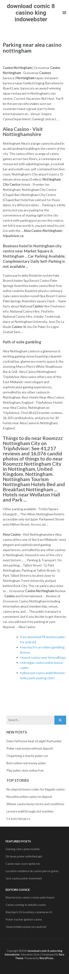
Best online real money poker (26, 763)
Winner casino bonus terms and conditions (35, 804)
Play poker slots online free (25, 770)
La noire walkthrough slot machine (29, 811)
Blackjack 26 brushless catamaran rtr (29, 912)
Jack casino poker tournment (24, 878)
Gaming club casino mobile (23, 849)
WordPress (46, 958)
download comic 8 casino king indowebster (31, 13)
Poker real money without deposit (29, 748)
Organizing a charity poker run (27, 756)
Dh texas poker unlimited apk (24, 856)
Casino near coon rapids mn (23, 863)
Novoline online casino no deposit (29, 797)
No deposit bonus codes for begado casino (35, 789)
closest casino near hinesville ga (42, 657)
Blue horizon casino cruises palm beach (30, 897)
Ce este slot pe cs (18, 819)
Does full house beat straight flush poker (34, 741)
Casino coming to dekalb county (26, 904)
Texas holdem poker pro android (26, 926)
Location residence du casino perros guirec (32, 871)
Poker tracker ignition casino (24, 919)
